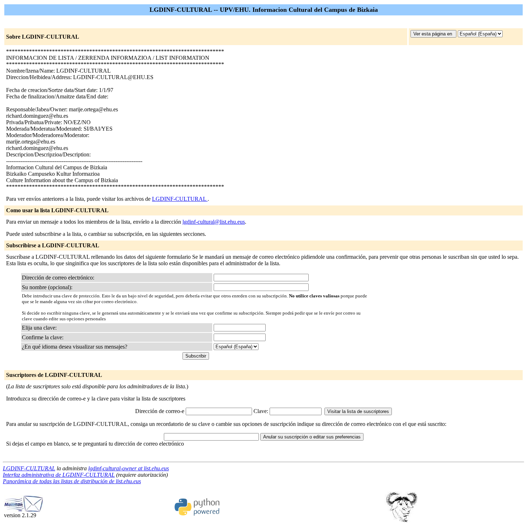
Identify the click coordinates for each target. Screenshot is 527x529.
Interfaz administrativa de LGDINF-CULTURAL (59, 475)
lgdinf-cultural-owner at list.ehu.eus (128, 468)
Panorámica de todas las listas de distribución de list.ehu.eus (72, 481)
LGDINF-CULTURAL (180, 199)
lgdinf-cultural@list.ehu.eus (213, 222)
